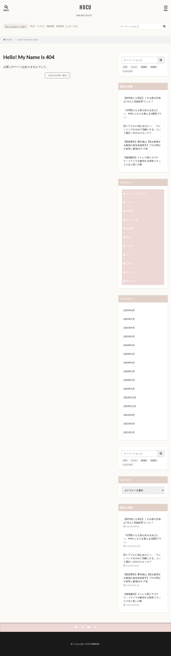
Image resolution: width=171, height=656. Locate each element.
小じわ (129, 272)
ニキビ (129, 202)
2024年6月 (129, 345)
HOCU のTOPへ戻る (57, 75)
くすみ (129, 245)
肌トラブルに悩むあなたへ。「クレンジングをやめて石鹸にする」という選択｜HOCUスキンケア (142, 129)
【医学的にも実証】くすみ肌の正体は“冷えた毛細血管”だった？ (142, 99)
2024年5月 (129, 353)
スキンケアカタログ (136, 193)
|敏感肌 (50, 26)
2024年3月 (129, 371)
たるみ (129, 263)
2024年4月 (129, 362)
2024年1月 (129, 388)
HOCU (85, 7)
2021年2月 (129, 432)
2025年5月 (129, 319)
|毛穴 (32, 26)
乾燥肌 (129, 211)
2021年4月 (129, 414)
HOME (9, 39)
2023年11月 (129, 406)
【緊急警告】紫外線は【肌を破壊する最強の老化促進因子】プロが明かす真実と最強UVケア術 (142, 145)
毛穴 (128, 237)
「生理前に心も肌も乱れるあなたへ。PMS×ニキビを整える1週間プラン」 (142, 114)
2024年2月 (129, 380)
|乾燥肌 (60, 26)
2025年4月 (129, 327)
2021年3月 (129, 423)
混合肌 (129, 228)
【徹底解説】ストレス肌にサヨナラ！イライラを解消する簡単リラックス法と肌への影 (142, 161)
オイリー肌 (132, 219)
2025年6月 (129, 310)
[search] (164, 26)
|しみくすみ (71, 26)
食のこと (130, 280)
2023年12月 (129, 397)
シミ (128, 254)
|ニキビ (41, 26)
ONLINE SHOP (84, 15)
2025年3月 (129, 336)
